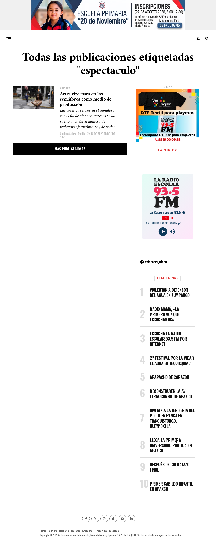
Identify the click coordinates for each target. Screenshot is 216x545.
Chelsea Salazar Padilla (72, 133)
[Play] (162, 231)
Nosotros (114, 531)
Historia (64, 531)
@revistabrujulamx (153, 261)
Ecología (75, 531)
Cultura (52, 531)
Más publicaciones (70, 148)
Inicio (43, 531)
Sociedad (87, 531)
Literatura (101, 531)
